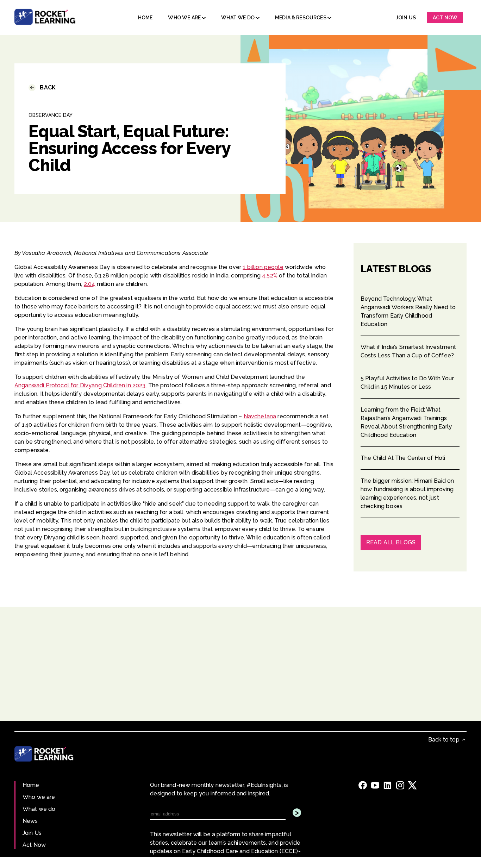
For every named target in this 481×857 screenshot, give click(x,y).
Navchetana (260, 416)
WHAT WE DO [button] (238, 17)
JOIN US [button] (406, 17)
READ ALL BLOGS (391, 542)
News (30, 821)
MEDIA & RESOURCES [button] (301, 17)
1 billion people (263, 267)
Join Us (32, 833)
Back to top (444, 739)
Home (31, 785)
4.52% (269, 275)
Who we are (39, 797)
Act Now (34, 845)
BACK (46, 87)
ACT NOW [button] (445, 17)
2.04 (89, 284)
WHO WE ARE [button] (185, 17)
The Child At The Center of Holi (403, 458)
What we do (39, 809)
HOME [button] (145, 17)
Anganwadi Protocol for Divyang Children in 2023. (80, 385)
